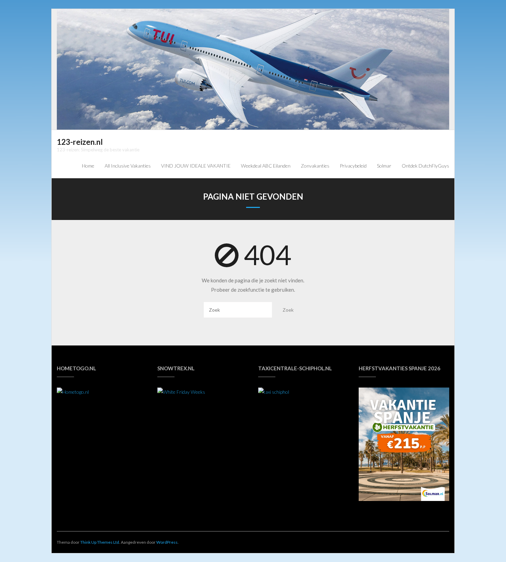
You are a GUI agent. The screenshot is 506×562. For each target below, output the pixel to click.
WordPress (167, 542)
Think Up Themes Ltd (99, 542)
